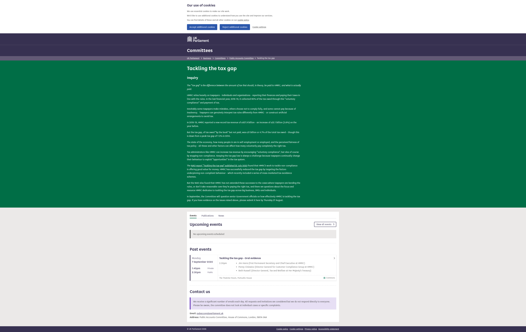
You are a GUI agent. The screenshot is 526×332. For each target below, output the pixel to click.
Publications (207, 215)
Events (193, 215)
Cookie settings (259, 27)
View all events (324, 224)
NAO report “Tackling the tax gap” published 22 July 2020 (219, 165)
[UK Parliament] (198, 39)
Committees (200, 50)
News (221, 215)
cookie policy (243, 20)
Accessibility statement (328, 329)
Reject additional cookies (234, 27)
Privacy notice (311, 329)
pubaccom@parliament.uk (210, 313)
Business (207, 58)
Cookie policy (282, 329)
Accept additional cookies (202, 27)
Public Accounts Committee (241, 58)
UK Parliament (193, 58)
